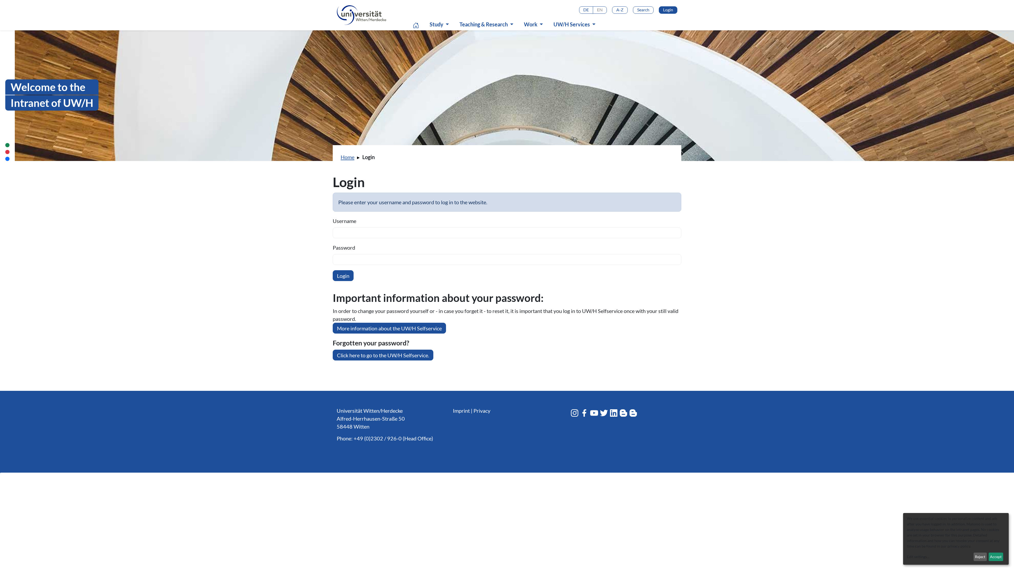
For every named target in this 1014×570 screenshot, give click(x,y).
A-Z (619, 9)
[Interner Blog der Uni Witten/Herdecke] (633, 413)
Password (344, 247)
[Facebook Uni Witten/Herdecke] (584, 413)
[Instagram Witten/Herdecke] (574, 413)
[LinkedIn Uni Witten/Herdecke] (613, 413)
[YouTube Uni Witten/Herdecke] (594, 413)
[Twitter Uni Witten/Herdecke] (604, 413)
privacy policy (958, 546)
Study (437, 24)
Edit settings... (918, 556)
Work (531, 24)
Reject (980, 556)
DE (586, 9)
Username (344, 221)
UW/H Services (572, 24)
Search (643, 9)
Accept (996, 556)
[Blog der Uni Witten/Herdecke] (623, 413)
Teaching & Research (484, 24)
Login (668, 9)
